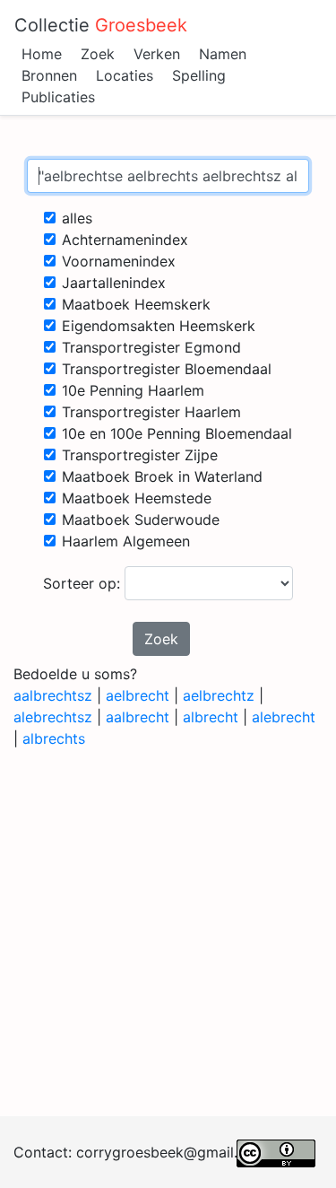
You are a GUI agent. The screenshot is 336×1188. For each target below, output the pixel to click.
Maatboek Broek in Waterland (162, 476)
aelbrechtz (218, 695)
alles (77, 218)
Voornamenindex (119, 261)
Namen (222, 54)
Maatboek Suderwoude (141, 519)
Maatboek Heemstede (136, 498)
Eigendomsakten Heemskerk (158, 326)
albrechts (53, 738)
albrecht (210, 717)
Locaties (124, 75)
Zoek (98, 54)
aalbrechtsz (52, 695)
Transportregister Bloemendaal (166, 369)
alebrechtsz (52, 717)
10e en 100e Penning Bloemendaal (177, 433)
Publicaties (58, 97)
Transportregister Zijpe (140, 455)
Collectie (100, 25)
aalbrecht (137, 717)
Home (42, 54)
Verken (157, 54)
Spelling (199, 75)
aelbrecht (137, 695)
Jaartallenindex (114, 283)
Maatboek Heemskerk (136, 304)
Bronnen (49, 75)
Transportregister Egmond (151, 347)
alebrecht (283, 717)
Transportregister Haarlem (151, 412)
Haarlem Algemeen (126, 541)
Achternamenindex (125, 240)
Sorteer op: (84, 583)
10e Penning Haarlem (133, 390)
